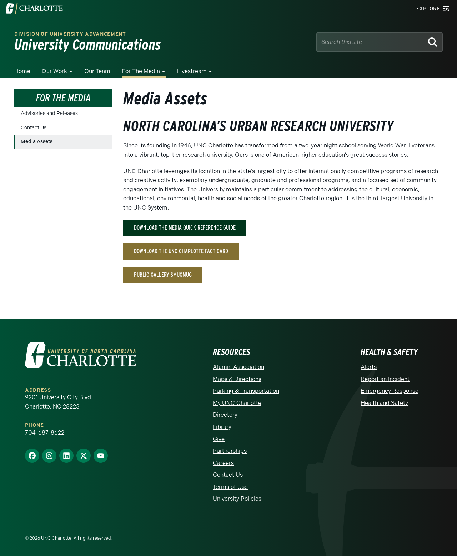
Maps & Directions (237, 379)
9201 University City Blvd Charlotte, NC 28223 (58, 402)
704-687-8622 (44, 432)
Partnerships (230, 450)
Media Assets (36, 142)
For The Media (141, 71)
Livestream (192, 71)
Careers (223, 463)
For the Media (63, 98)
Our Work (54, 71)
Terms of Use (230, 487)
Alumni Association (238, 367)
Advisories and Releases (49, 113)
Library (222, 427)
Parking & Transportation (246, 390)
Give (219, 439)
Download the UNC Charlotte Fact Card (181, 251)
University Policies (237, 498)
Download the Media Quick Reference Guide (185, 227)
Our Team (97, 71)
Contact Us (33, 128)
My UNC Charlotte (237, 403)
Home (22, 71)
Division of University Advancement (70, 34)
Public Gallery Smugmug (163, 274)
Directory (225, 414)
